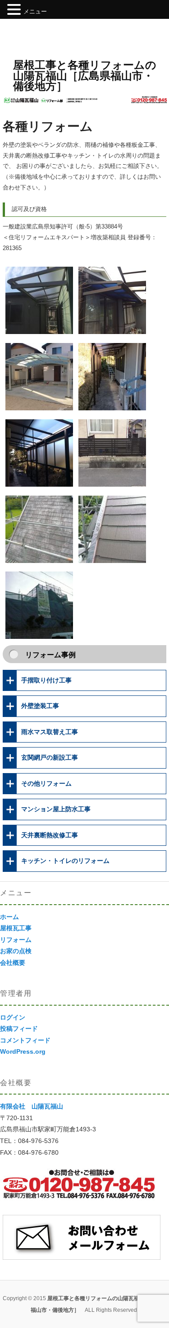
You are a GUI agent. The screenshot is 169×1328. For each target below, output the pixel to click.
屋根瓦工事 (16, 928)
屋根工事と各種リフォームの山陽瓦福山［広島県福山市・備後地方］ (84, 75)
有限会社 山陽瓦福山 (31, 1106)
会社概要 (12, 962)
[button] (15, 10)
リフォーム (16, 939)
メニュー (35, 11)
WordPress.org (23, 1051)
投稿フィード (19, 1028)
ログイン (12, 1017)
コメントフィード (25, 1040)
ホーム (9, 916)
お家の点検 (16, 950)
